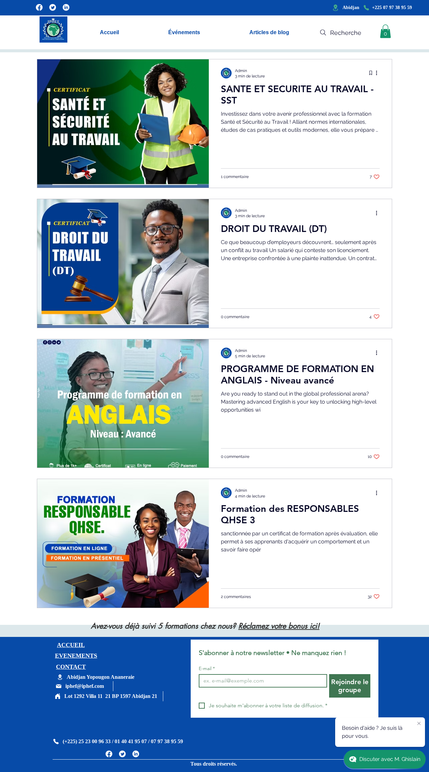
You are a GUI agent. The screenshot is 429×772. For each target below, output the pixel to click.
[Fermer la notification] (419, 724)
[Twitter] (52, 7)
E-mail (207, 668)
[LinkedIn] (66, 7)
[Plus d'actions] (379, 73)
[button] (385, 31)
